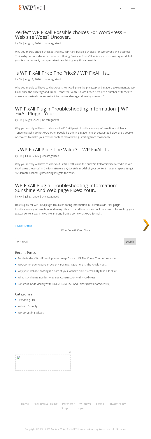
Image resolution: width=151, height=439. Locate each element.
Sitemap (121, 429)
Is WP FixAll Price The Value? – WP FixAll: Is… (64, 149)
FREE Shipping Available (43, 367)
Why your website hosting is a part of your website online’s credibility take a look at (67, 271)
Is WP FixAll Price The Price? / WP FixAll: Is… (62, 72)
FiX (20, 43)
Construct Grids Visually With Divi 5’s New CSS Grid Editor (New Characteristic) (64, 284)
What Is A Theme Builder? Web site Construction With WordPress (56, 277)
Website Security (27, 306)
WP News (85, 404)
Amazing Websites (99, 429)
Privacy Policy (117, 404)
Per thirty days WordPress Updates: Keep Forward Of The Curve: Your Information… (68, 258)
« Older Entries (23, 225)
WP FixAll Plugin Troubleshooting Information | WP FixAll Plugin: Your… (71, 111)
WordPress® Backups (31, 312)
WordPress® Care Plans (75, 230)
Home (25, 404)
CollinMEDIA (58, 429)
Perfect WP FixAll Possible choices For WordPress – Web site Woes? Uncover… (70, 34)
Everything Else (27, 300)
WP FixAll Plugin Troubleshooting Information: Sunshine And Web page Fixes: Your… (66, 187)
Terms (100, 404)
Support (66, 408)
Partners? (68, 404)
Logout (81, 408)
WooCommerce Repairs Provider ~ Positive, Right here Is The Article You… (62, 264)
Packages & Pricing (45, 404)
